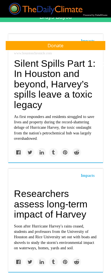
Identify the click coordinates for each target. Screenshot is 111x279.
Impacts (87, 175)
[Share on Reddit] (76, 152)
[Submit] (103, 64)
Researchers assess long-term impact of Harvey (50, 204)
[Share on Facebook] (18, 152)
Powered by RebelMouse (95, 15)
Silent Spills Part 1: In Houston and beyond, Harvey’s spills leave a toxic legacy (54, 84)
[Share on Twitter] (30, 152)
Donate (55, 45)
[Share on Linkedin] (41, 152)
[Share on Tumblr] (53, 152)
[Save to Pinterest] (65, 152)
